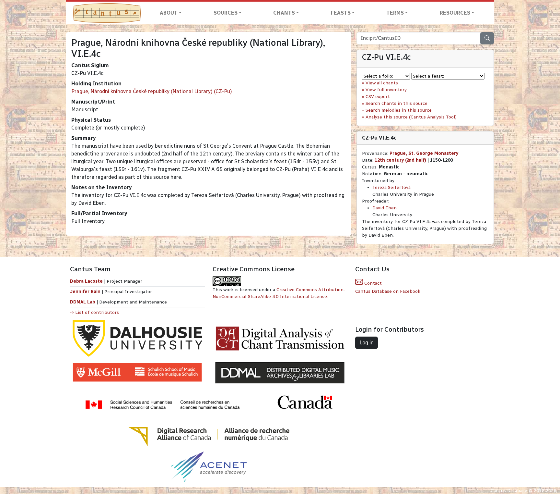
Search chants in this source (396, 103)
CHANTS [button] (284, 13)
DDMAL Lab (82, 302)
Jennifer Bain (86, 291)
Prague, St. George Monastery (424, 153)
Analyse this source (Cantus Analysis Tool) (411, 117)
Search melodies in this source (399, 110)
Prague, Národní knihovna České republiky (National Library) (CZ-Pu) (151, 91)
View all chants (382, 83)
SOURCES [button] (226, 13)
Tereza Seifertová (391, 187)
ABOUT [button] (169, 13)
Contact (372, 283)
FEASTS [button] (341, 13)
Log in (366, 343)
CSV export (378, 96)
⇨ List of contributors (94, 312)
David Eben (384, 208)
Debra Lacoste (86, 281)
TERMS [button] (395, 13)
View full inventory (386, 90)
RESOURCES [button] (455, 13)
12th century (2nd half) (400, 160)
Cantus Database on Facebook (387, 291)
